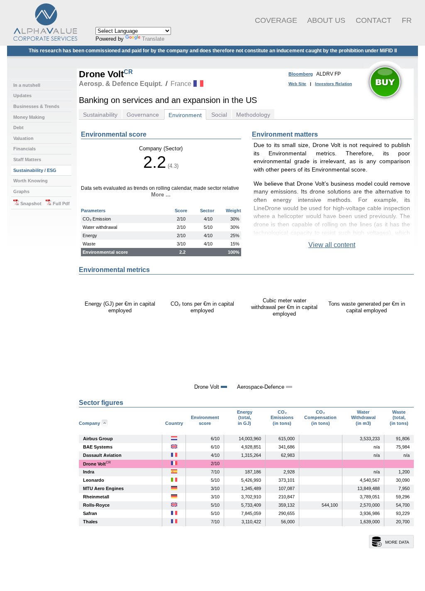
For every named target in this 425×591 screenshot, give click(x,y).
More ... (161, 194)
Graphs (21, 191)
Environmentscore (205, 420)
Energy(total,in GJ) (244, 418)
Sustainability (100, 114)
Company (89, 423)
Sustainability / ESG (34, 170)
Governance (143, 114)
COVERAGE (276, 20)
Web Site (297, 83)
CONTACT (373, 20)
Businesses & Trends (36, 106)
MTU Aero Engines (103, 488)
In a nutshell (26, 85)
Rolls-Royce (96, 505)
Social (219, 114)
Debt (18, 127)
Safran (90, 513)
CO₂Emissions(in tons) (282, 418)
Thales (90, 521)
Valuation (23, 138)
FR (407, 20)
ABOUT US (326, 20)
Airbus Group (98, 438)
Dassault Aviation (102, 455)
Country (174, 423)
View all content (331, 244)
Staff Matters (27, 159)
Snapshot (30, 203)
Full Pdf (60, 203)
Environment (185, 115)
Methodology (253, 114)
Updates (22, 95)
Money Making (29, 117)
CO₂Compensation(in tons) (320, 418)
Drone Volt (94, 463)
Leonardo (93, 480)
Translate (153, 39)
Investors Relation (333, 83)
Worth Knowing (30, 180)
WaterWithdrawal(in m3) (363, 418)
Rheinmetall (96, 496)
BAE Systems (97, 446)
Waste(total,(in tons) (399, 418)
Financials (24, 148)
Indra (88, 471)
